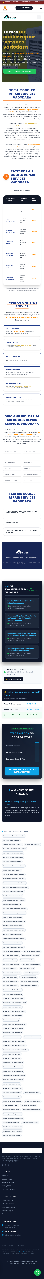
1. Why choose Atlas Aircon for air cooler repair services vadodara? (21, 512)
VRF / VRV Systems (8, 1204)
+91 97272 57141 (10, 1231)
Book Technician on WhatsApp (20, 71)
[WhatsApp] (9, 1165)
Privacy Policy (6, 1186)
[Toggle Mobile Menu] (41, 8)
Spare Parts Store (8, 1182)
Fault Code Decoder (8, 1189)
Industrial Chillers (8, 1200)
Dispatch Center (14, 679)
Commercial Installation (10, 1214)
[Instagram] (5, 1165)
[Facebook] (2, 1165)
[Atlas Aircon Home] (22, 1150)
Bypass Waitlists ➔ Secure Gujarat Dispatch (23, 771)
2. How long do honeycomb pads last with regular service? (21, 521)
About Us (5, 1176)
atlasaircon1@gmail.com (13, 1235)
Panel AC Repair (7, 1210)
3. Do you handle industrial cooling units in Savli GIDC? (21, 531)
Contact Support (7, 1179)
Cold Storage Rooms (9, 1207)
